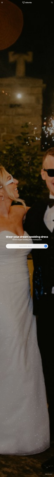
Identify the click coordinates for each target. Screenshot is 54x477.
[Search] (52, 2)
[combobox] (27, 246)
